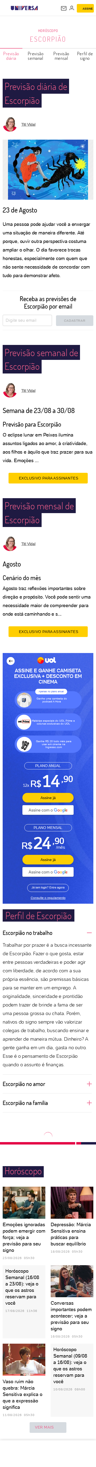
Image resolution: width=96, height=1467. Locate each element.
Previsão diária (11, 55)
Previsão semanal (36, 55)
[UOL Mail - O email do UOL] (64, 8)
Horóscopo (48, 30)
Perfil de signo (85, 55)
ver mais (44, 1427)
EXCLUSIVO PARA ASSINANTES (48, 478)
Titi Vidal (28, 124)
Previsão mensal (61, 55)
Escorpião (48, 39)
